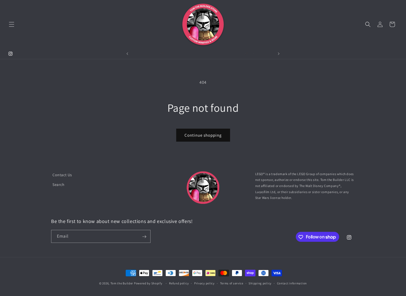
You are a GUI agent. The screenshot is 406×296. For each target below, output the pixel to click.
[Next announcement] (279, 53)
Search (58, 184)
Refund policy (179, 283)
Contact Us (62, 174)
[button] (12, 24)
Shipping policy (260, 283)
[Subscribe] (144, 236)
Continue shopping (203, 135)
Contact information (292, 283)
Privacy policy (204, 283)
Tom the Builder (121, 283)
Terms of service (231, 283)
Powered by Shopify (148, 283)
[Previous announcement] (127, 53)
